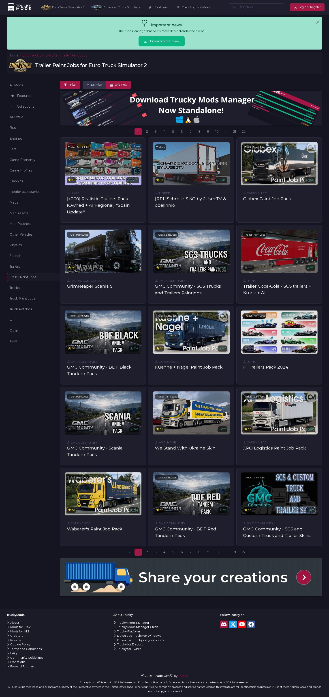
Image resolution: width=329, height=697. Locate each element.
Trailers (160, 147)
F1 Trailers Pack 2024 (265, 367)
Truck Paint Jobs (254, 147)
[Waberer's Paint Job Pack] (103, 493)
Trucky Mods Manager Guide (138, 627)
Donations (17, 662)
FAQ (13, 653)
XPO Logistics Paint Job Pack (274, 448)
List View (96, 84)
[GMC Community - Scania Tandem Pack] (103, 412)
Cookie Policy (20, 644)
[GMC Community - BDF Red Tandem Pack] (191, 493)
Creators (16, 635)
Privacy (15, 640)
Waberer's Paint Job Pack (94, 529)
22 (244, 132)
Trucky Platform (128, 631)
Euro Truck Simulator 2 (39, 55)
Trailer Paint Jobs (78, 147)
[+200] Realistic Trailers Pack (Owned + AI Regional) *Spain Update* (98, 205)
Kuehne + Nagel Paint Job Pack (188, 367)
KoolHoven (168, 442)
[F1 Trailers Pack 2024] (279, 332)
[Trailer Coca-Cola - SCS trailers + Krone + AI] (279, 251)
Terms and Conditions (26, 649)
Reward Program (22, 666)
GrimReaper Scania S (90, 286)
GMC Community (171, 280)
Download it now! (164, 41)
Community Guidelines (26, 657)
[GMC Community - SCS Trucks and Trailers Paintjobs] (191, 251)
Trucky (183, 675)
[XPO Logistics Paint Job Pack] (279, 412)
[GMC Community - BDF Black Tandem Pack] (103, 332)
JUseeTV (164, 193)
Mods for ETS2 (20, 627)
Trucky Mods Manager (133, 622)
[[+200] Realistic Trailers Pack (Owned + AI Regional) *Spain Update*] (103, 163)
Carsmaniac (256, 193)
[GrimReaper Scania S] (103, 251)
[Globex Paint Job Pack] (279, 163)
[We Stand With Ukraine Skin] (191, 412)
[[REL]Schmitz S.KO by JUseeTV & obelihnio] (191, 163)
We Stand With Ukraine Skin (185, 448)
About (14, 622)
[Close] (317, 22)
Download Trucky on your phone (140, 640)
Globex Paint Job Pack (267, 198)
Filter (73, 84)
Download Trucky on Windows (139, 635)
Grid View (120, 84)
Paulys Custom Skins (88, 280)
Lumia (75, 193)
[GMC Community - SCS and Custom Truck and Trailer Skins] (279, 493)
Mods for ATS (19, 631)
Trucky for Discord (130, 644)
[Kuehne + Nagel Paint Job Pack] (191, 332)
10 (217, 132)
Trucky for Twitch (129, 649)
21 (234, 132)
